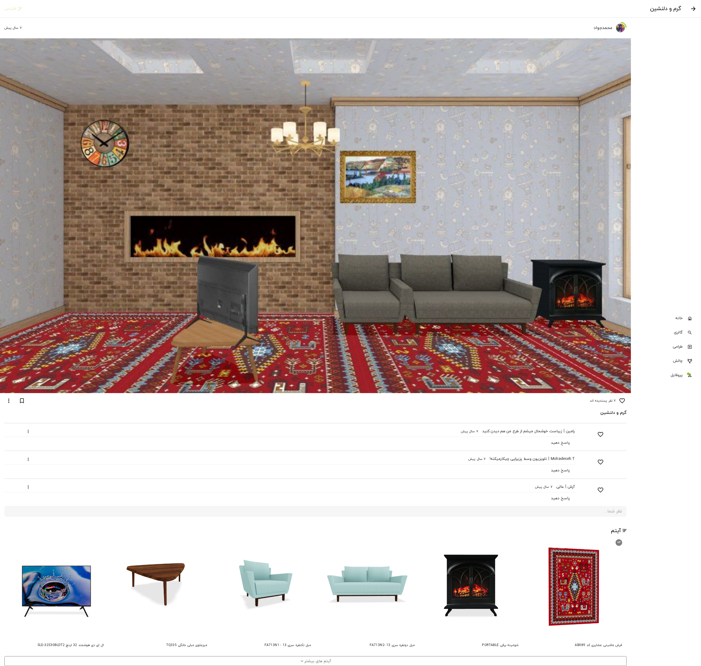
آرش (571, 486)
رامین (570, 431)
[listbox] (666, 347)
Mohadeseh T (563, 459)
